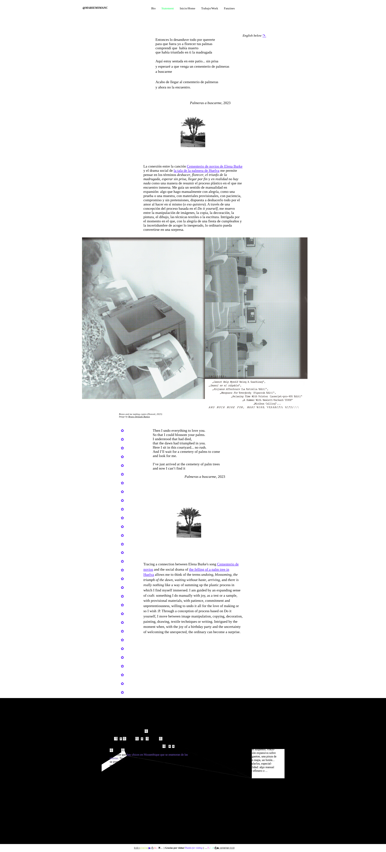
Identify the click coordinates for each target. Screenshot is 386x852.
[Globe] (121, 3)
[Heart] (265, 3)
